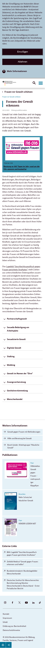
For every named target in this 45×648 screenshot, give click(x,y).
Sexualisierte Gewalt (16, 339)
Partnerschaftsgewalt (17, 318)
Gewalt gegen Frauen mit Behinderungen (23, 431)
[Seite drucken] (3, 645)
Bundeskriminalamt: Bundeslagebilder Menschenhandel (22, 572)
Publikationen (9, 454)
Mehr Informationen (17, 71)
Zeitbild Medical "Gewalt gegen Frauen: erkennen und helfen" (22, 562)
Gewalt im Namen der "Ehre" (20, 373)
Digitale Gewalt (14, 347)
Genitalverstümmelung (17, 390)
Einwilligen (22, 51)
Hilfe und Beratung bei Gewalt (19, 438)
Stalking (11, 356)
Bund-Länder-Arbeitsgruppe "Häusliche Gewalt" (23, 446)
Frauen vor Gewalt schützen (18, 91)
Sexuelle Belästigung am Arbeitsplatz (18, 329)
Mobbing (11, 365)
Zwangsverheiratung (16, 382)
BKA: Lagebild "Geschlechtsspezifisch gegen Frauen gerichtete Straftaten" (22, 553)
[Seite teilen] (9, 645)
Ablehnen (22, 61)
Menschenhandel (14, 399)
